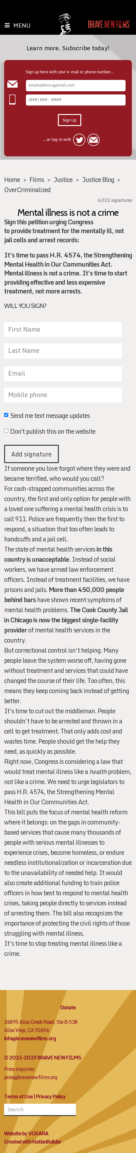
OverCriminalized (27, 189)
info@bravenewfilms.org (30, 1038)
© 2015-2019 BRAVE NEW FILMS (42, 1057)
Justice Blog (98, 179)
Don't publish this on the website (52, 431)
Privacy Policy (50, 1096)
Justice (62, 179)
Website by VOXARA (26, 1133)
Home (12, 179)
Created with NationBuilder (32, 1142)
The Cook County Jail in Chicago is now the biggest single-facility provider (66, 620)
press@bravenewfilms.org (30, 1077)
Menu (22, 25)
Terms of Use (18, 1096)
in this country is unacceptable (58, 554)
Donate (68, 1007)
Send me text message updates (50, 416)
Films (36, 179)
